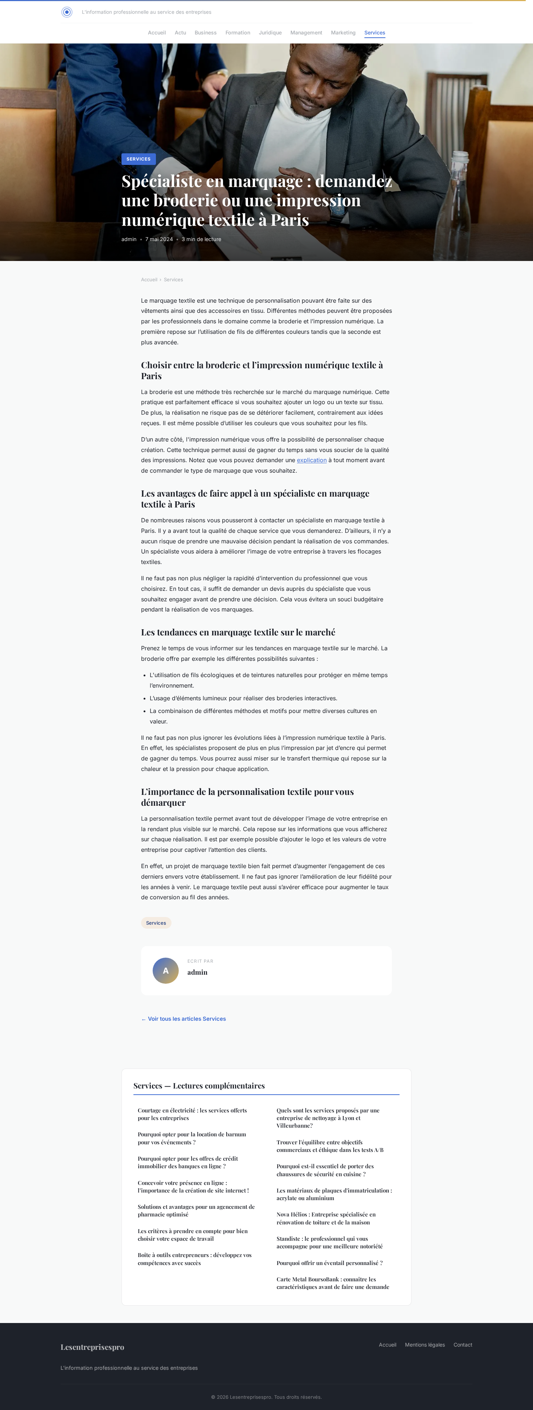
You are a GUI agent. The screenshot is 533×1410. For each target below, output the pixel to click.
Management (306, 32)
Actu (180, 32)
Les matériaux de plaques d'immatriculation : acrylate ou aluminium (334, 1194)
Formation (238, 32)
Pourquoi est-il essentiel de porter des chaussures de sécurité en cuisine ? (325, 1169)
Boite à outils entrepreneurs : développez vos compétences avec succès (195, 1258)
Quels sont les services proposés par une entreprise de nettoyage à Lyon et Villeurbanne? (328, 1118)
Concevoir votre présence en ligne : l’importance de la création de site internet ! (193, 1186)
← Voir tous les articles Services (183, 1018)
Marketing (343, 32)
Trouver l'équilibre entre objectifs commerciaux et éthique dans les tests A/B (330, 1146)
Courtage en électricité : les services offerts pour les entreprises (192, 1114)
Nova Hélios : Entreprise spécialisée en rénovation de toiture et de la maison (326, 1218)
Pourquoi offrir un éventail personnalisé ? (330, 1262)
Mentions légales (425, 1344)
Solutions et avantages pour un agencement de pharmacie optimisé (196, 1210)
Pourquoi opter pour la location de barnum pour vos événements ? (192, 1138)
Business (206, 32)
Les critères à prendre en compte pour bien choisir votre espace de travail (193, 1234)
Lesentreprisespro (92, 1346)
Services (374, 32)
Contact (463, 1344)
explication (312, 460)
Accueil (157, 32)
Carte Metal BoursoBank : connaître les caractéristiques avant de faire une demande (333, 1283)
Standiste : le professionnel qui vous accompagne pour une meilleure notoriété (330, 1242)
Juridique (270, 32)
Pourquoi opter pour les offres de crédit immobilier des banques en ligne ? (188, 1162)
